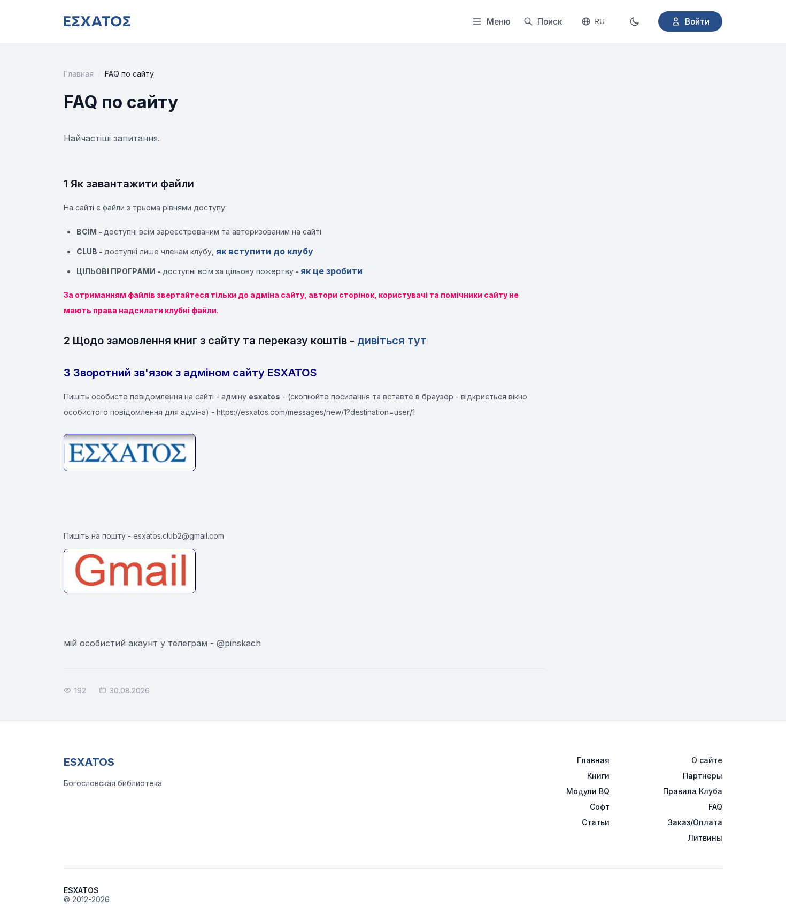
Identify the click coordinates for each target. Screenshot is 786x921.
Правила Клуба (692, 791)
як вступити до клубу (264, 251)
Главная (79, 73)
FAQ (715, 806)
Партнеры (702, 775)
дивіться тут (392, 340)
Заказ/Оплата (695, 822)
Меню (499, 22)
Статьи (596, 822)
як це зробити (331, 271)
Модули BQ (588, 791)
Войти (697, 22)
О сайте (706, 760)
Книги (598, 775)
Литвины (705, 837)
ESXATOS (89, 762)
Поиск (549, 22)
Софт (600, 806)
